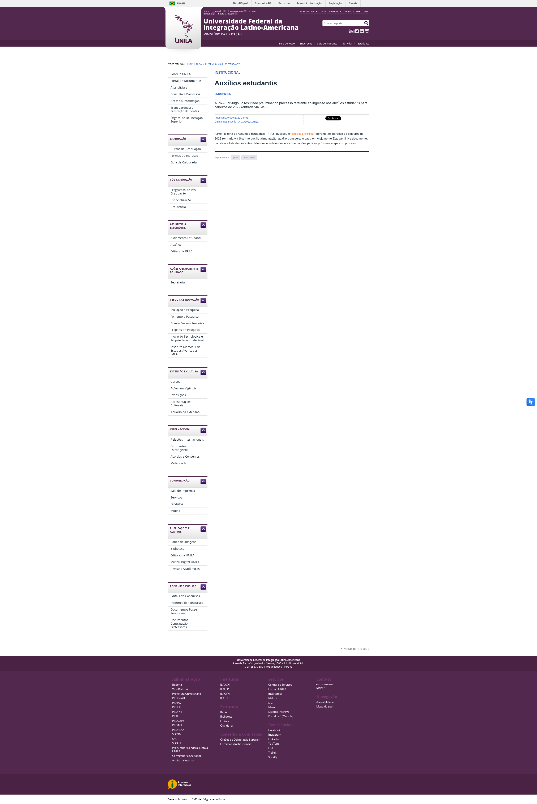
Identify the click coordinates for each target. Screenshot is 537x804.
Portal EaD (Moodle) (280, 716)
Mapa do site (352, 11)
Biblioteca (226, 716)
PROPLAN (178, 730)
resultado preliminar (302, 133)
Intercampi (275, 694)
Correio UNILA (277, 689)
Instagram (367, 31)
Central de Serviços (280, 685)
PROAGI (177, 725)
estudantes (249, 157)
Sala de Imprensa (327, 43)
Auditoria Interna (183, 760)
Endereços (306, 43)
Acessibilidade (325, 702)
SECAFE (176, 743)
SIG (270, 703)
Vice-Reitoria (180, 689)
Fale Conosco (287, 43)
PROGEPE (178, 721)
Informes (210, 64)
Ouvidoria (226, 725)
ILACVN (225, 694)
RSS (366, 11)
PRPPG (176, 703)
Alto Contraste (331, 11)
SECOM (176, 734)
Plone (221, 799)
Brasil (181, 3)
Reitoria (177, 685)
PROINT (177, 712)
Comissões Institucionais (235, 744)
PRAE (175, 716)
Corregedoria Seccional (186, 756)
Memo (272, 707)
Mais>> (320, 688)
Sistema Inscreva (278, 712)
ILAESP (224, 689)
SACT (175, 739)
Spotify (272, 757)
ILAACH (225, 685)
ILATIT (224, 698)
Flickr (362, 31)
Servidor (347, 43)
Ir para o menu (237, 11)
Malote (272, 698)
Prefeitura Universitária (186, 694)
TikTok (272, 752)
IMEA (223, 712)
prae (235, 157)
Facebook (357, 31)
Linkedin (273, 739)
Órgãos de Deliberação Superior (240, 739)
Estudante (363, 43)
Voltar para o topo (356, 649)
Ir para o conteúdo (214, 11)
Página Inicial (195, 64)
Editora (224, 721)
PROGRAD (178, 698)
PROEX (176, 707)
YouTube (351, 31)
